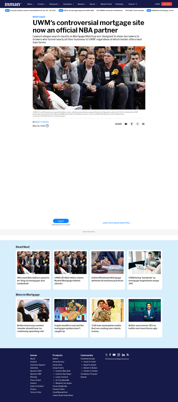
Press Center (35, 380)
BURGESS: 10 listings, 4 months (164, 10)
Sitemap (33, 377)
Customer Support (37, 365)
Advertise (34, 368)
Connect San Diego (63, 374)
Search (131, 4)
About (92, 4)
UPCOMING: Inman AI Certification (110, 10)
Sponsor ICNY (35, 374)
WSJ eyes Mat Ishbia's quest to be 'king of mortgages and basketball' (33, 280)
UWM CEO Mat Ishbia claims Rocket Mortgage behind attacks (69, 280)
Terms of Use (35, 392)
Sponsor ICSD (36, 371)
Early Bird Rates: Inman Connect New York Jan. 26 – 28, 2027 (33, 10)
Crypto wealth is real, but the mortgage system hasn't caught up (69, 328)
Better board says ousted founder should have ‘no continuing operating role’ (30, 328)
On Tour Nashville (62, 380)
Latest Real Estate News (63, 395)
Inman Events (58, 368)
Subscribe (167, 4)
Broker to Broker (90, 368)
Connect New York (63, 371)
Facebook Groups (88, 359)
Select (55, 359)
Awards (81, 4)
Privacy (33, 389)
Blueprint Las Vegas (64, 383)
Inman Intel (57, 365)
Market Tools (106, 4)
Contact (33, 362)
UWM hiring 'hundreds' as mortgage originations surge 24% (144, 280)
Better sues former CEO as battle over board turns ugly (143, 327)
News (29, 4)
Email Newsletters (60, 392)
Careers (33, 383)
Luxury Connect (62, 377)
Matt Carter (42, 122)
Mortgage (39, 16)
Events (41, 4)
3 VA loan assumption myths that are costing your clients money (106, 328)
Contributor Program (89, 374)
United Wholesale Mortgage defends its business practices (107, 279)
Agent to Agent (90, 365)
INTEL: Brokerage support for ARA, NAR (79, 10)
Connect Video (59, 389)
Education (67, 4)
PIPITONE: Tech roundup (134, 10)
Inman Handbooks (60, 386)
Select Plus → (125, 223)
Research (53, 4)
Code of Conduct (37, 386)
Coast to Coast (90, 362)
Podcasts (119, 4)
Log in (157, 4)
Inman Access (58, 362)
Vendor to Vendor (91, 371)
